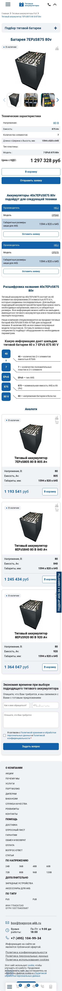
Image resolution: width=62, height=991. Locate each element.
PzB (35, 899)
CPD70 (55, 252)
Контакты (11, 814)
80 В (56, 123)
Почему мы (12, 778)
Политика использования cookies (27, 959)
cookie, (31, 965)
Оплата (10, 845)
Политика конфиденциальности (26, 952)
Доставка (11, 825)
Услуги (10, 783)
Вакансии (12, 798)
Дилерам (11, 794)
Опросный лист (15, 830)
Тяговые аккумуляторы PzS (24, 13)
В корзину (31, 171)
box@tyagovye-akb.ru (26, 923)
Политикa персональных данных (27, 956)
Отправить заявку (31, 180)
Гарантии (11, 835)
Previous (4, 100)
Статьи (10, 855)
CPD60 (55, 215)
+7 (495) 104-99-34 (26, 938)
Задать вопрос (31, 746)
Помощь (11, 819)
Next (58, 100)
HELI (56, 208)
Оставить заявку (31, 234)
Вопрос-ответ (14, 850)
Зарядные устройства (19, 883)
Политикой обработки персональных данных (26, 974)
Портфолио (13, 788)
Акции (9, 773)
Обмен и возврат (16, 840)
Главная (5, 13)
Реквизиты (12, 809)
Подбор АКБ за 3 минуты (59, 592)
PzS (7, 899)
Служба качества (16, 804)
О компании (14, 767)
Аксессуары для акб (18, 888)
